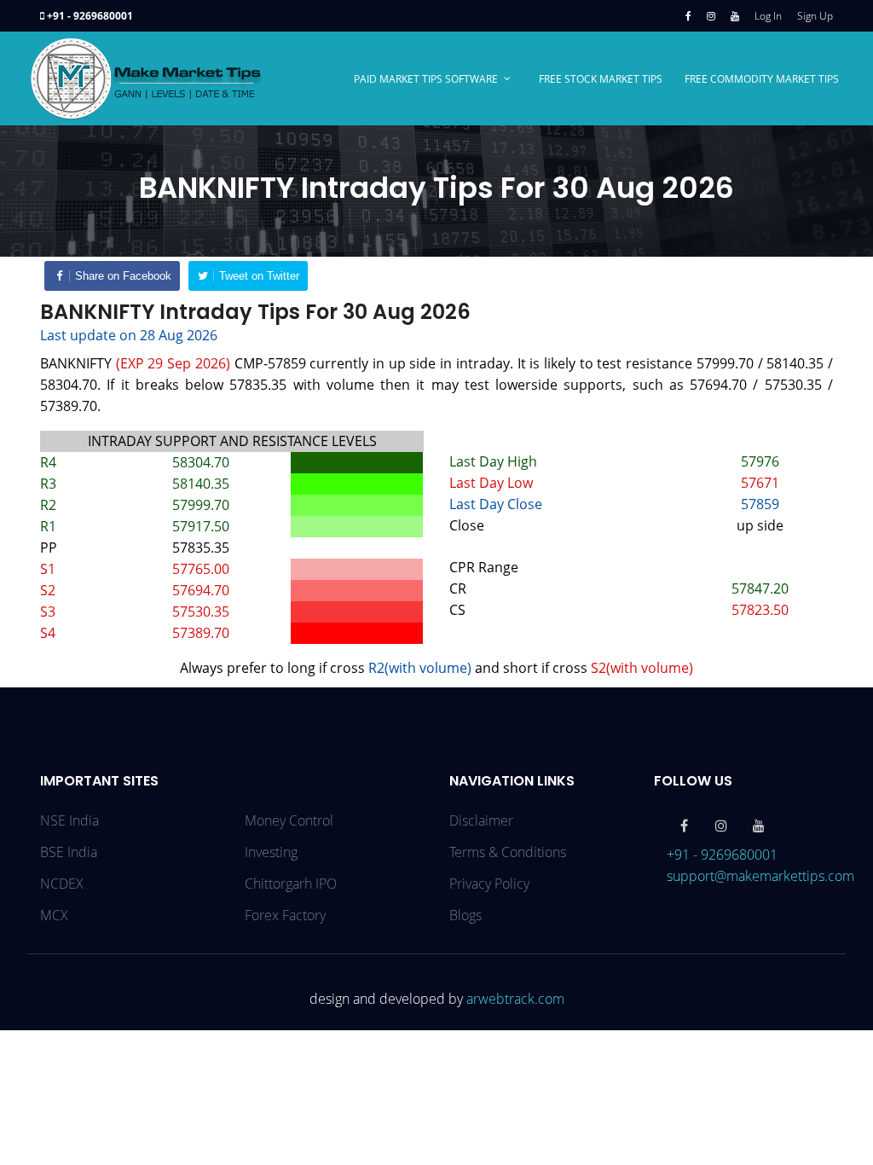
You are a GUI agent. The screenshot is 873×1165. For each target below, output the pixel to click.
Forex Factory (285, 915)
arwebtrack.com (515, 998)
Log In (768, 16)
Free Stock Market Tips (600, 79)
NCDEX (62, 883)
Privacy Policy (489, 883)
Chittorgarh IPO (291, 883)
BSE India (68, 852)
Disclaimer (481, 820)
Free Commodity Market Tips (762, 79)
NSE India (69, 820)
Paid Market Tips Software (426, 79)
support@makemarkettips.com (760, 876)
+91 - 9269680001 (90, 16)
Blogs (465, 915)
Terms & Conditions (507, 852)
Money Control (289, 820)
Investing (271, 852)
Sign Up (815, 16)
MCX (54, 915)
